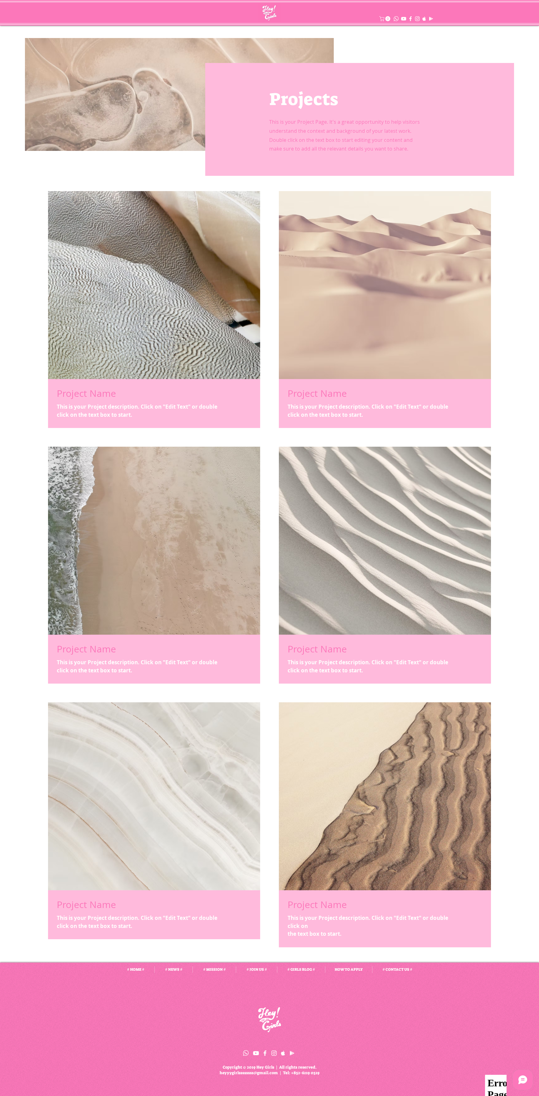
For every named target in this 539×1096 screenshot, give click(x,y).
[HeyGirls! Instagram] (417, 19)
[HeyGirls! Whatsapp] (246, 1053)
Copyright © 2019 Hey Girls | (251, 1067)
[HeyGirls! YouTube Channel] (404, 19)
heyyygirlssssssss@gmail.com (249, 1072)
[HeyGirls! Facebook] (410, 19)
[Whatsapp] (396, 18)
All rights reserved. (298, 1067)
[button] (385, 18)
